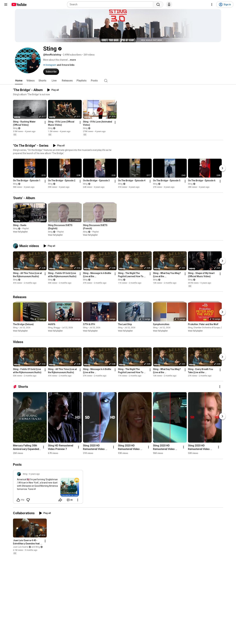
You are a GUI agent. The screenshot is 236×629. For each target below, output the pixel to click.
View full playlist (20, 232)
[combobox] (111, 4)
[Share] (60, 500)
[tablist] (118, 80)
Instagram (50, 65)
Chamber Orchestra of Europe (206, 328)
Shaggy (56, 328)
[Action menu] (77, 500)
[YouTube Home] (19, 4)
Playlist (25, 228)
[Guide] (6, 4)
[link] (48, 487)
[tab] (19, 80)
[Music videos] (16, 245)
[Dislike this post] (28, 500)
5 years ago (34, 474)
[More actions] (45, 122)
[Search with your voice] (169, 4)
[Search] (158, 4)
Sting (15, 128)
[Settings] (212, 4)
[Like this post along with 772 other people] (18, 500)
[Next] (222, 168)
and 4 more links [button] (65, 65)
